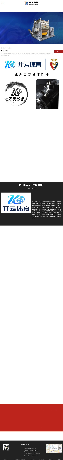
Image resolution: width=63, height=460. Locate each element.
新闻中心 (51, 459)
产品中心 (32, 459)
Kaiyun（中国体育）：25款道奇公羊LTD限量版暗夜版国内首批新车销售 (17, 375)
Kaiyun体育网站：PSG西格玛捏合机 (17, 360)
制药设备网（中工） (13, 391)
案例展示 (41, 459)
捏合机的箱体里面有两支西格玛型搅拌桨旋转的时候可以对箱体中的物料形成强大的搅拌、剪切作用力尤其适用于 (17, 345)
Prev (2, 28)
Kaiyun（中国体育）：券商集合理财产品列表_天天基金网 (17, 421)
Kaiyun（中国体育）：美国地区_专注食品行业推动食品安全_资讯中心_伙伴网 (17, 406)
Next (61, 28)
